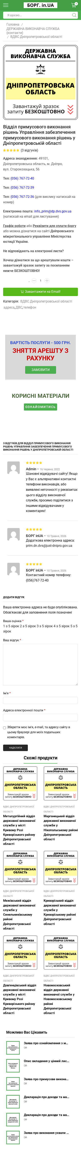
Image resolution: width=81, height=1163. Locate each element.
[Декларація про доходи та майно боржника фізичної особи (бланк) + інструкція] (13, 1101)
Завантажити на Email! (42, 292)
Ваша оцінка (13, 621)
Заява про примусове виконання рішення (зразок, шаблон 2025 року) (47, 1079)
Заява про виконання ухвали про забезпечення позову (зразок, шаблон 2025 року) (47, 1133)
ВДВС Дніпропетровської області (36, 37)
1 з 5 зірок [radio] (11, 626)
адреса (9, 307)
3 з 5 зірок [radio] (45, 626)
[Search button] (74, 15)
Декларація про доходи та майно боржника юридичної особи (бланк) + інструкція (47, 1115)
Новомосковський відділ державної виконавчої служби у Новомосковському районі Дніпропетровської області (59, 999)
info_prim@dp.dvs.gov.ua (52, 211)
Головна (12, 24)
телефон (29, 307)
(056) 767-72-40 (22, 178)
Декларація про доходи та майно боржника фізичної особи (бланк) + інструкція (47, 1097)
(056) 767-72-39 (22, 188)
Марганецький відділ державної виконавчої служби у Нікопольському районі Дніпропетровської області (61, 827)
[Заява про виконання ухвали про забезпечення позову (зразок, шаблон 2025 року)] (13, 1137)
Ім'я (7, 693)
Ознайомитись (40, 407)
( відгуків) (29, 150)
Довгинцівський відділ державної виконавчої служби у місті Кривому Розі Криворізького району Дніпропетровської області (19, 999)
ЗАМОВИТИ (41, 370)
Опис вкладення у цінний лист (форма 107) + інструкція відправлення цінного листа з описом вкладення (47, 1061)
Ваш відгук (12, 640)
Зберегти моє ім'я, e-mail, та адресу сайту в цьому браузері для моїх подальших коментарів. (38, 732)
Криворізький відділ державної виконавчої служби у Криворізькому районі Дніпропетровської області (60, 912)
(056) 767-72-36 (22, 197)
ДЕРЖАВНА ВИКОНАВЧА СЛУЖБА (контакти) (32, 31)
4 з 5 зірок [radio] (62, 626)
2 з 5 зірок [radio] (28, 626)
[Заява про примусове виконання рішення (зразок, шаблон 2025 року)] (13, 1084)
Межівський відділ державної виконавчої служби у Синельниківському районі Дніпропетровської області (19, 914)
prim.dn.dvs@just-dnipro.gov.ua (49, 546)
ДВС (19, 307)
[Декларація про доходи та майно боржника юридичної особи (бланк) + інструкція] (13, 1119)
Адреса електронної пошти (24, 710)
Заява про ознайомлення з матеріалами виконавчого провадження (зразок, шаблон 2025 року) (47, 1043)
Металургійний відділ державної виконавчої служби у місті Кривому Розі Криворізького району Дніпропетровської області (19, 830)
